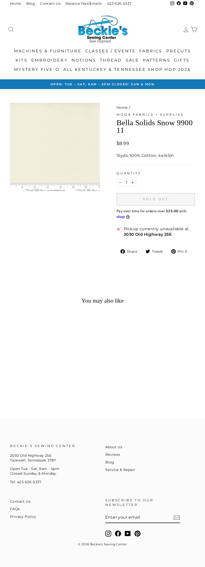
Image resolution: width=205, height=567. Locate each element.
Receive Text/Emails (84, 3)
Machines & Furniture (48, 51)
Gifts (182, 60)
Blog (30, 3)
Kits (22, 60)
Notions (84, 60)
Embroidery (49, 60)
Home (15, 3)
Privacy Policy (23, 517)
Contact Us (50, 3)
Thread (111, 60)
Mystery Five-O (37, 69)
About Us (113, 447)
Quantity (128, 173)
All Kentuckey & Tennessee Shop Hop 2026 (127, 69)
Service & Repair (120, 470)
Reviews (112, 454)
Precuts (178, 51)
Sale (132, 60)
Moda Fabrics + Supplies (150, 114)
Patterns (156, 60)
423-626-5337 (119, 3)
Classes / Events (110, 51)
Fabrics (150, 51)
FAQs (15, 509)
